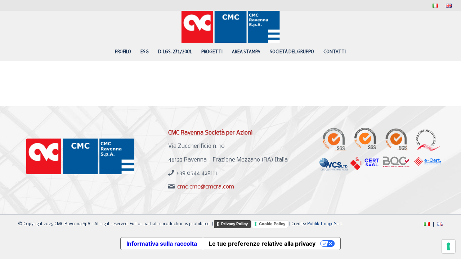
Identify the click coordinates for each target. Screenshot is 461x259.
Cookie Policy (272, 223)
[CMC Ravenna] (231, 26)
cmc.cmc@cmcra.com (205, 187)
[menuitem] (435, 6)
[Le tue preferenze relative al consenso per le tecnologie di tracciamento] (448, 246)
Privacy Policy (234, 223)
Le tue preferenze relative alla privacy (262, 243)
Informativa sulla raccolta (161, 243)
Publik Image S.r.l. (325, 224)
